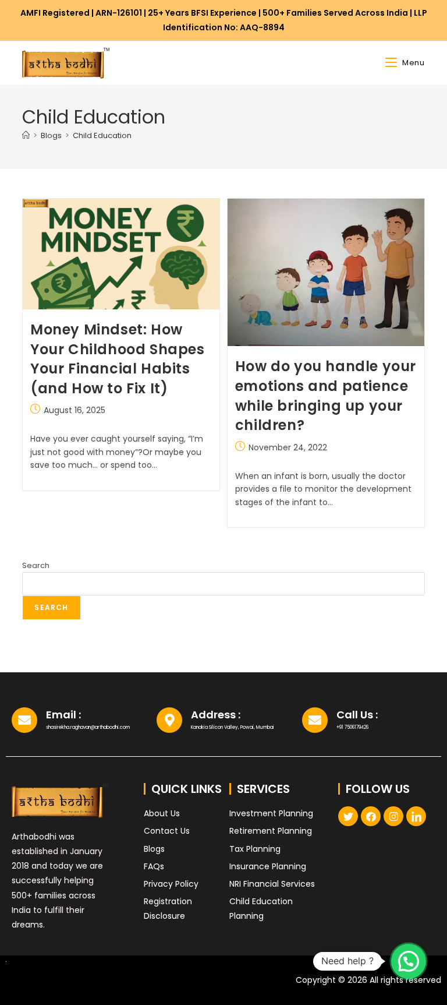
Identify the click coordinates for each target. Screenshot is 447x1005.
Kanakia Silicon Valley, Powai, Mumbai (232, 727)
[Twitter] (348, 816)
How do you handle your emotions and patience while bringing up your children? (325, 396)
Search (35, 565)
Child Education (102, 135)
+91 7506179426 (352, 727)
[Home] (26, 135)
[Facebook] (371, 816)
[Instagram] (393, 816)
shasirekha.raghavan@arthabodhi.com (88, 727)
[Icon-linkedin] (416, 816)
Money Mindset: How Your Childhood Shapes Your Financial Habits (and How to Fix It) (117, 359)
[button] (408, 960)
